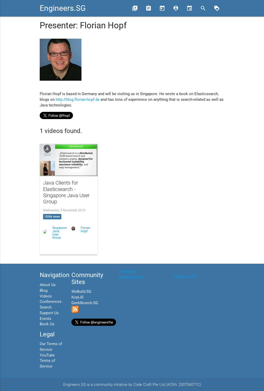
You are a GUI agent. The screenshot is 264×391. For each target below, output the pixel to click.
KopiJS (77, 297)
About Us (48, 285)
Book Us (47, 324)
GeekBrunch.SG (84, 303)
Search (46, 307)
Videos (46, 296)
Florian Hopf (85, 229)
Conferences (51, 302)
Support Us (49, 313)
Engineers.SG (63, 8)
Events (45, 319)
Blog (43, 290)
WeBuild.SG (81, 291)
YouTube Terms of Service (47, 361)
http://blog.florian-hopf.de (78, 99)
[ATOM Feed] (75, 312)
